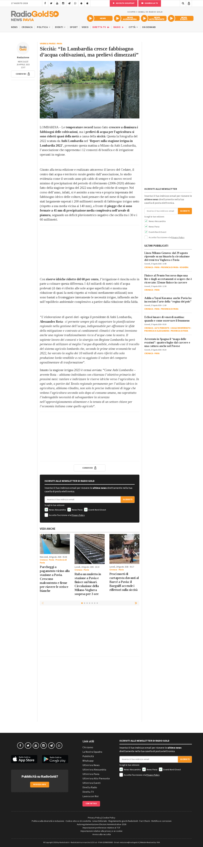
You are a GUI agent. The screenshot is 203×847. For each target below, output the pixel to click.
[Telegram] (69, 3)
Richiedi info (39, 784)
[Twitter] (51, 3)
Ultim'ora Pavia (90, 774)
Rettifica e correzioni (161, 821)
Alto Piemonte (161, 328)
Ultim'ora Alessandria (94, 769)
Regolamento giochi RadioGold (123, 821)
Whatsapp (88, 761)
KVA (158, 842)
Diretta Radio (89, 787)
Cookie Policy (108, 817)
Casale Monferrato (180, 328)
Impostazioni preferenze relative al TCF (101, 827)
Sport (74, 27)
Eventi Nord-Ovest (97, 509)
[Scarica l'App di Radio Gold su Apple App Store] (24, 759)
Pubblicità (88, 756)
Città (132, 27)
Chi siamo (87, 747)
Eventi (59, 27)
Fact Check (144, 821)
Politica (42, 27)
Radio (117, 27)
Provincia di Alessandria (156, 330)
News (14, 27)
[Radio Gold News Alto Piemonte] (154, 18)
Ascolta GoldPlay (125, 3)
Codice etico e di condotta (78, 821)
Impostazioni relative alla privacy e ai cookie (101, 831)
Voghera (184, 267)
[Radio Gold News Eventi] (180, 18)
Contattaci (91, 803)
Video (85, 27)
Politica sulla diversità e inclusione (48, 821)
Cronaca (27, 27)
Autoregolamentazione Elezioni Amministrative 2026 (101, 824)
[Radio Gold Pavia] (35, 15)
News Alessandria (57, 509)
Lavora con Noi (90, 796)
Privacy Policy (78, 515)
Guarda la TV (151, 3)
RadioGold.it (64, 842)
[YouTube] (57, 3)
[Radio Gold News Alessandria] (127, 18)
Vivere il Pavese (47, 43)
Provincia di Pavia (169, 267)
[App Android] (81, 3)
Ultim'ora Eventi (91, 783)
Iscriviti (127, 499)
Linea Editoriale (99, 821)
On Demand (149, 27)
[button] (23, 74)
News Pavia (76, 509)
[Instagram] (63, 3)
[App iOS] (87, 3)
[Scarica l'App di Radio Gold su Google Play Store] (55, 759)
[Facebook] (45, 3)
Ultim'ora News (91, 765)
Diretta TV (99, 27)
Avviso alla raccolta (101, 834)
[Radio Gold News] (100, 18)
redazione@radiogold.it (129, 842)
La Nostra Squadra (92, 752)
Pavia (59, 43)
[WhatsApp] (75, 3)
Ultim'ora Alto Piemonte (96, 778)
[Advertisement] (89, 250)
